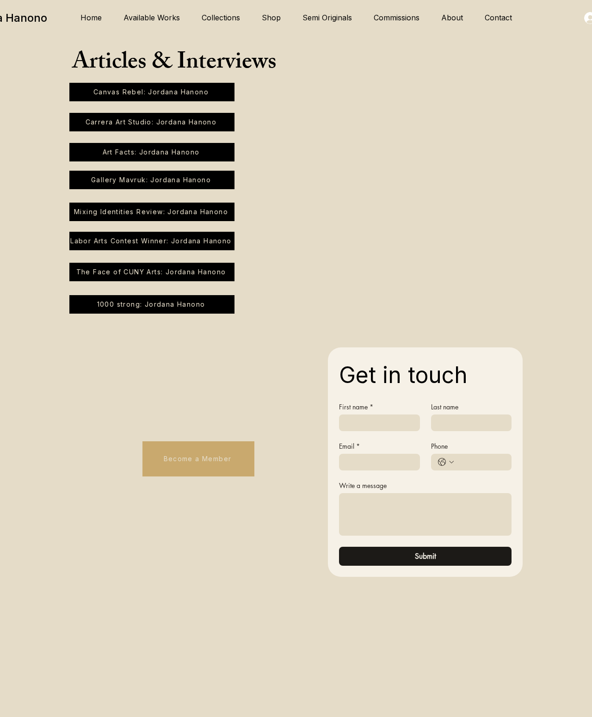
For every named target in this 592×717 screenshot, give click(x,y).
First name (356, 407)
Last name (444, 407)
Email (349, 446)
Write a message (363, 485)
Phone (439, 446)
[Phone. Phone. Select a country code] (446, 462)
